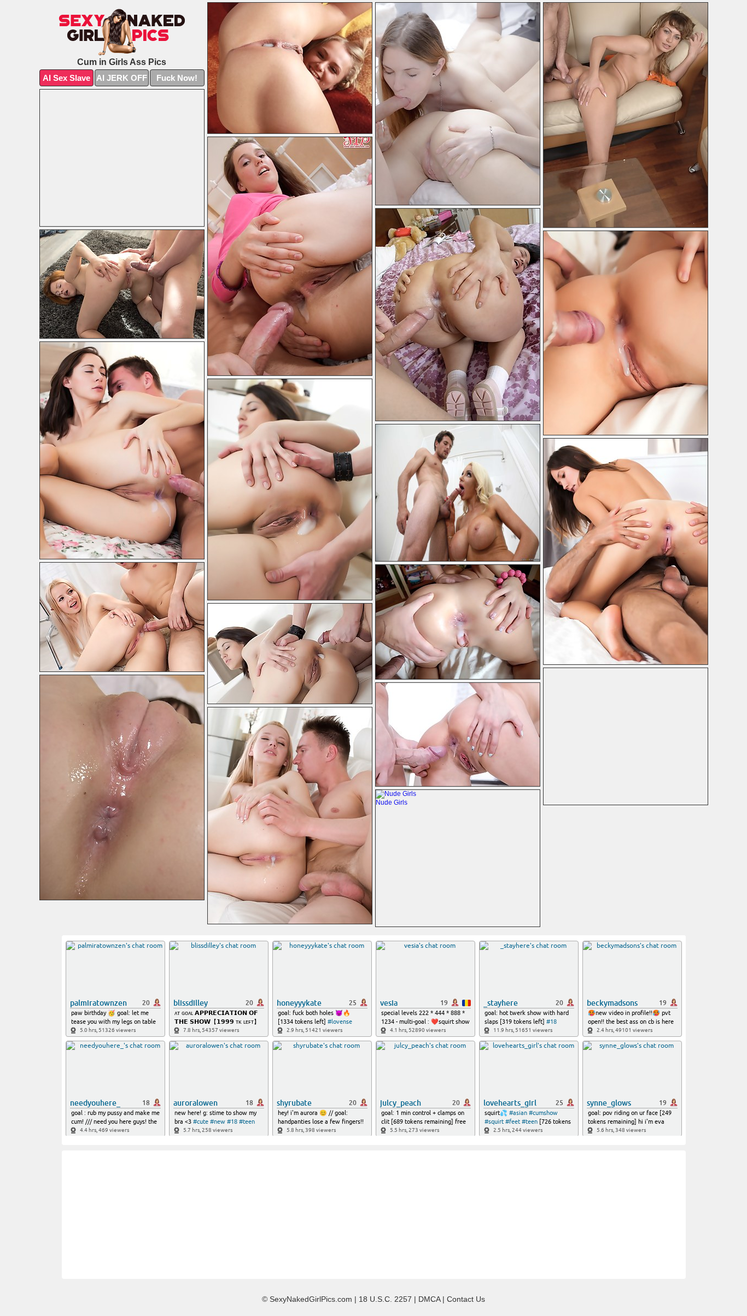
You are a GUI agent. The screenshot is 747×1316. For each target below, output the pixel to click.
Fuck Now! (176, 77)
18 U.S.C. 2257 (385, 1299)
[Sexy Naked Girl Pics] (122, 32)
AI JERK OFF (121, 77)
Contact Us (466, 1299)
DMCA (429, 1299)
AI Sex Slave (66, 77)
